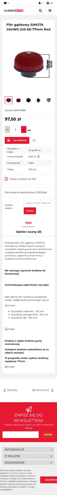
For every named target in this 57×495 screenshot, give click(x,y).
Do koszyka (19, 140)
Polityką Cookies (17, 473)
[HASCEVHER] (41, 390)
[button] (28, 450)
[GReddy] (15, 390)
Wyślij (30, 211)
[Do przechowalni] (34, 140)
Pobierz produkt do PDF (23, 179)
